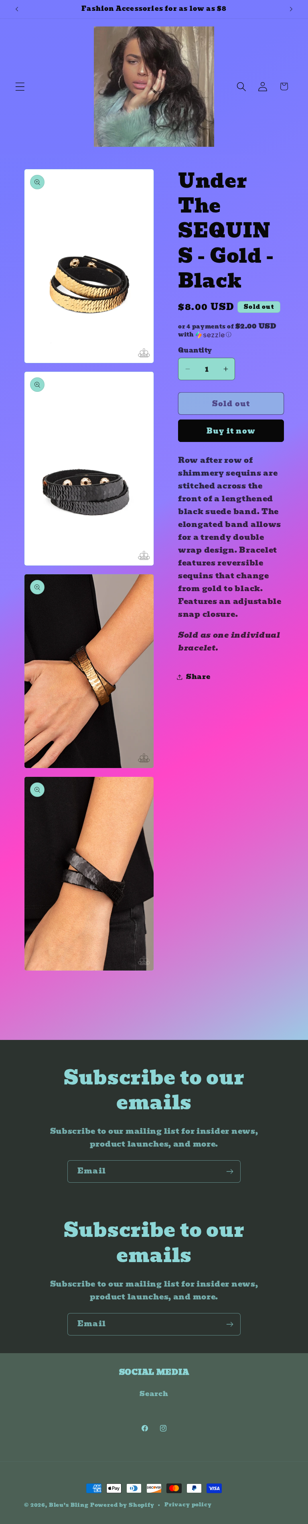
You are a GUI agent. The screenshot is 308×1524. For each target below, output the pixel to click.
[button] (20, 86)
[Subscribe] (229, 1171)
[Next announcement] (291, 9)
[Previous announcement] (17, 9)
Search (154, 1393)
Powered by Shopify (122, 1505)
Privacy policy (188, 1505)
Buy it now (231, 431)
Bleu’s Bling (69, 1505)
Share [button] (198, 676)
